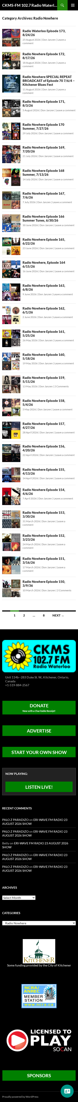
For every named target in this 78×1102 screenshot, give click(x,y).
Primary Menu (73, 5)
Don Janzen (49, 39)
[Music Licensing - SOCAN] (39, 1040)
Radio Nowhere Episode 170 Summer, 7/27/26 (43, 126)
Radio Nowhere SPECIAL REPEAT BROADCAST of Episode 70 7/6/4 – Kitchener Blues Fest (49, 80)
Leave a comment (65, 110)
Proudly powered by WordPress (20, 1096)
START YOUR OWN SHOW (39, 752)
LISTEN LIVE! (39, 787)
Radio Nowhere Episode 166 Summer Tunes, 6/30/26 (43, 218)
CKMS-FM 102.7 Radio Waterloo (29, 5)
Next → (58, 615)
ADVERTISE (39, 730)
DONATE (39, 707)
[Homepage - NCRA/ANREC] (39, 996)
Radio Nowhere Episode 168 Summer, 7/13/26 (43, 172)
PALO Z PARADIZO (15, 820)
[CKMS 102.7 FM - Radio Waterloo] (39, 656)
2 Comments (61, 386)
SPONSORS (39, 1075)
